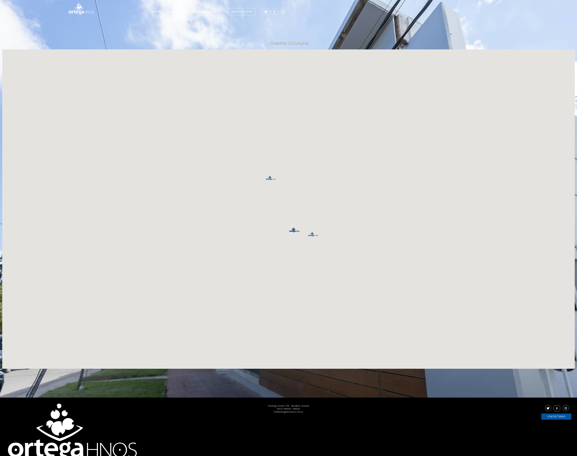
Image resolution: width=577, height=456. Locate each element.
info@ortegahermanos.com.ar (288, 411)
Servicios (171, 11)
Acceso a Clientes (241, 12)
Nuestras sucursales (203, 11)
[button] (294, 230)
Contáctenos (556, 416)
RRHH (183, 11)
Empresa (156, 11)
